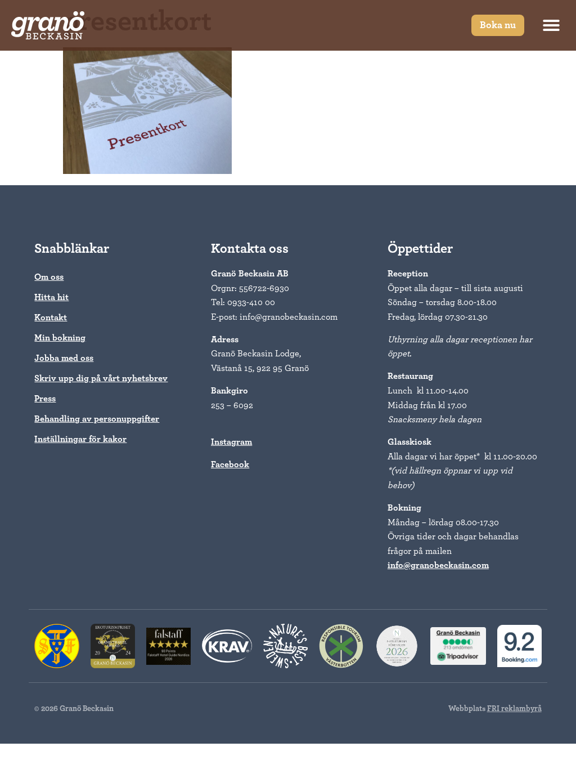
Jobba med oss (63, 358)
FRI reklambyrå (514, 709)
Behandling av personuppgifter (96, 418)
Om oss (49, 276)
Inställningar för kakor (80, 439)
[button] (551, 25)
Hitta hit (51, 297)
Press (45, 398)
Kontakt (50, 317)
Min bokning (60, 337)
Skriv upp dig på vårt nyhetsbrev (101, 378)
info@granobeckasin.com (438, 565)
